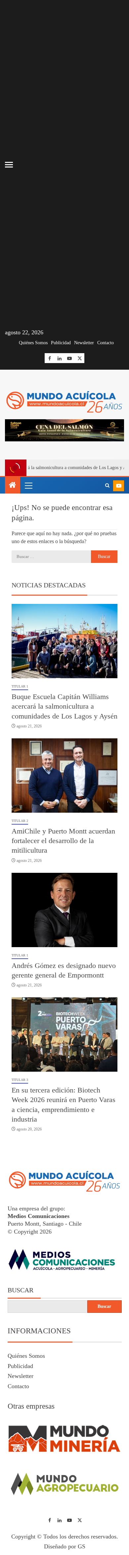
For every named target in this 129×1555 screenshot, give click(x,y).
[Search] (107, 485)
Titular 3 (20, 1080)
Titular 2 (20, 821)
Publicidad (61, 342)
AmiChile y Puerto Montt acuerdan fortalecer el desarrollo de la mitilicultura (63, 841)
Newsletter (84, 342)
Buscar (20, 1290)
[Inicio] (12, 485)
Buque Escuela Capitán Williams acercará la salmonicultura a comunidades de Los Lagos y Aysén (64, 706)
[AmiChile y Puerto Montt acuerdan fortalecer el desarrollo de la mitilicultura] (64, 775)
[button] (28, 485)
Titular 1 (20, 686)
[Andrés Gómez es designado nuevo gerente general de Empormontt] (64, 910)
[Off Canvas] (9, 164)
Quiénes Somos (33, 342)
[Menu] (28, 485)
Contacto (105, 342)
